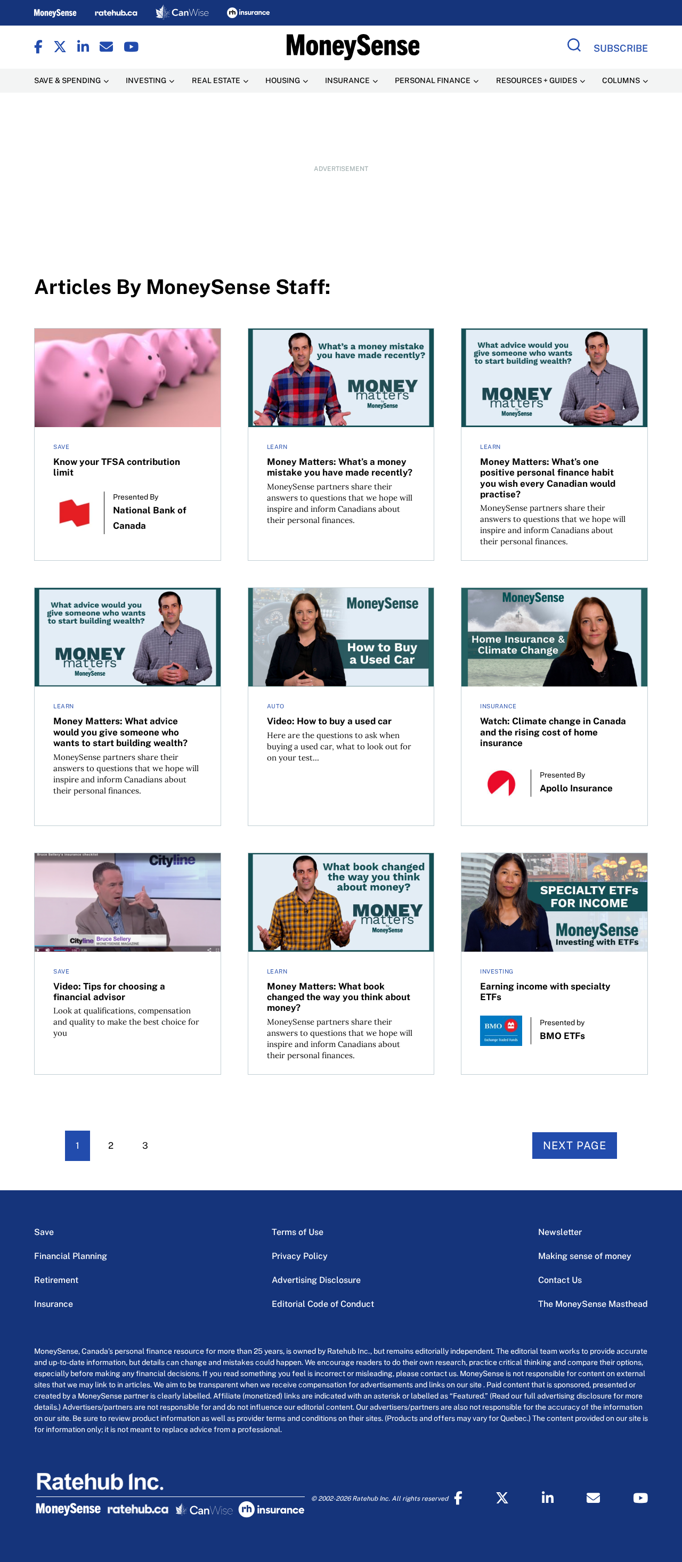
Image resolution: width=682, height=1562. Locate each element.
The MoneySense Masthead (593, 1304)
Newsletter (560, 1232)
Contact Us (560, 1280)
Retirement (56, 1280)
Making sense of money (584, 1256)
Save (44, 1232)
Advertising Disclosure (316, 1280)
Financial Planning (70, 1256)
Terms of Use (297, 1232)
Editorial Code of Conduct (323, 1304)
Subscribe (621, 48)
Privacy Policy (300, 1256)
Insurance (53, 1304)
